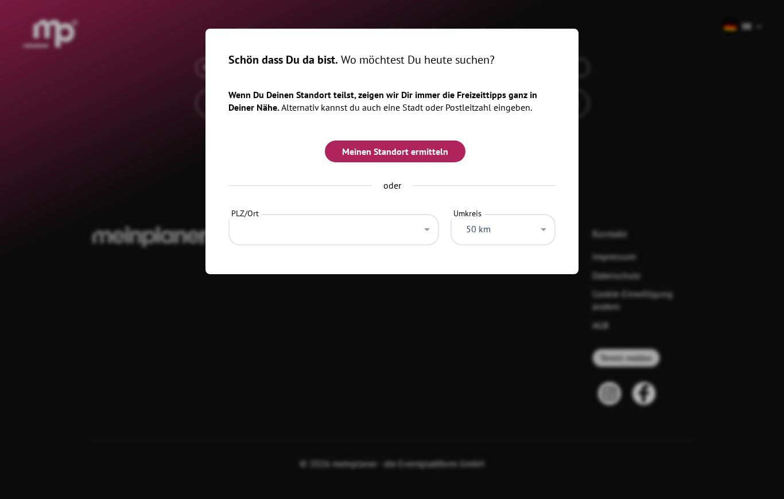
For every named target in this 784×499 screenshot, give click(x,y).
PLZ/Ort (245, 213)
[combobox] (333, 226)
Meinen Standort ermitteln (395, 151)
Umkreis (467, 213)
